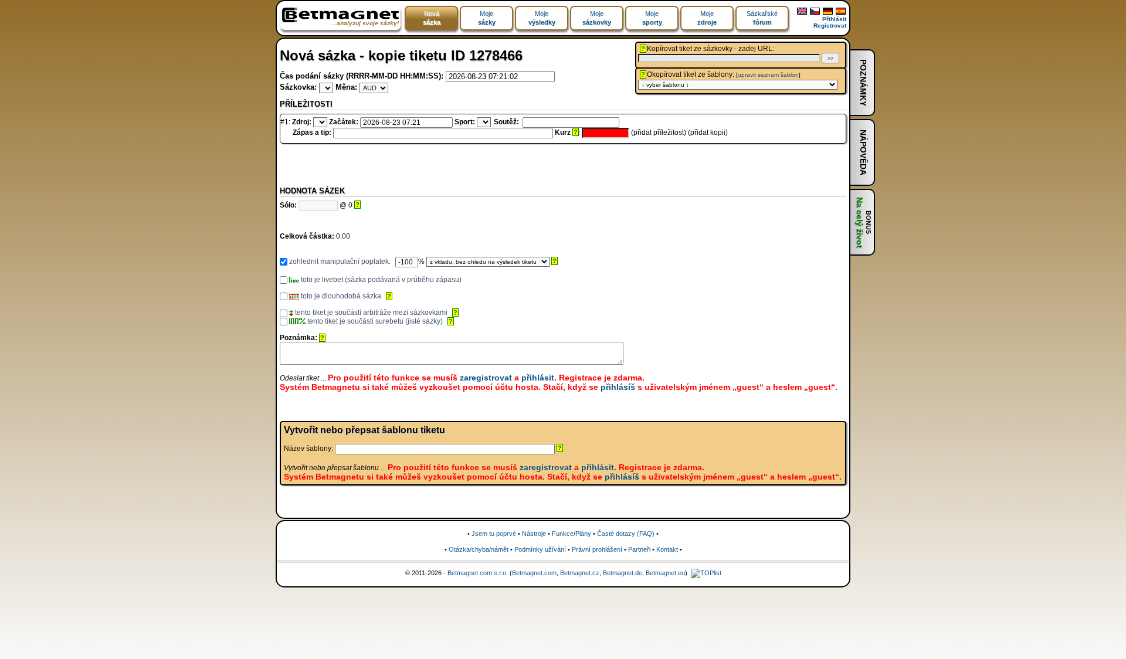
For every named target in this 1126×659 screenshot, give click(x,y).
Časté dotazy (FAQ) (625, 533)
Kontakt (667, 549)
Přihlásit (834, 19)
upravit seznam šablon (768, 75)
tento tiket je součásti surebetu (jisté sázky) (374, 321)
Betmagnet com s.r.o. (477, 572)
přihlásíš (618, 387)
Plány (583, 533)
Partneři (639, 549)
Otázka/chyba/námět (478, 549)
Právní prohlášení (597, 549)
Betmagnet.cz (579, 572)
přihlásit (537, 377)
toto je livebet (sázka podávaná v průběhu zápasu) (380, 280)
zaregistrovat (486, 377)
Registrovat (829, 25)
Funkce (563, 533)
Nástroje (534, 533)
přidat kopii (707, 132)
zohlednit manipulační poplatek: (339, 261)
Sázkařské (762, 18)
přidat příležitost (658, 132)
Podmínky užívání (540, 549)
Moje (487, 18)
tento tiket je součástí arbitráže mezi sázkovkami (370, 312)
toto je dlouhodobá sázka (340, 296)
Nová (431, 18)
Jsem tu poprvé (494, 533)
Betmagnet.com (534, 572)
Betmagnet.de (622, 572)
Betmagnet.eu (665, 572)
